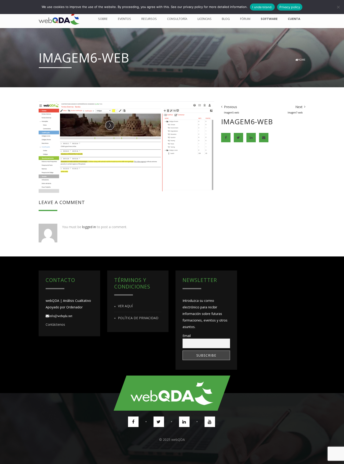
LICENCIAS (205, 19)
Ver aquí (125, 306)
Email (187, 335)
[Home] (59, 18)
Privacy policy (289, 7)
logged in (89, 227)
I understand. (262, 7)
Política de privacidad (138, 318)
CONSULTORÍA (177, 19)
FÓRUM (245, 19)
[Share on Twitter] (238, 137)
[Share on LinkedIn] (251, 137)
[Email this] (263, 137)
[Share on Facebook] (226, 137)
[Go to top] (172, 393)
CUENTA (294, 19)
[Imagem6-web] (126, 146)
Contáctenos (55, 324)
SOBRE (103, 19)
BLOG (226, 19)
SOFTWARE (269, 19)
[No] (338, 7)
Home (301, 59)
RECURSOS (149, 19)
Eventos (124, 19)
